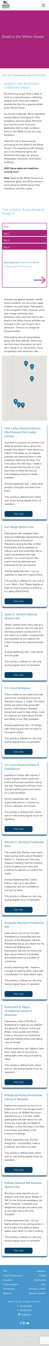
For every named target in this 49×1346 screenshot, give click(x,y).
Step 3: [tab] (6, 240)
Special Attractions (19, 75)
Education (7, 1280)
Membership (40, 1280)
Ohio (14, 1335)
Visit (9, 75)
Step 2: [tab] (6, 233)
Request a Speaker (37, 1293)
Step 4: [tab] (6, 247)
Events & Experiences (13, 1275)
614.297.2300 (26, 1305)
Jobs (43, 1284)
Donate (42, 1275)
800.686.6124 (26, 1310)
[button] (26, 364)
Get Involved (9, 1289)
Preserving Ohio (10, 1284)
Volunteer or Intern (37, 1289)
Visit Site (18, 909)
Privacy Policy (26, 1339)
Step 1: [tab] (7, 227)
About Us (42, 1271)
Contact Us (26, 1314)
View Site (18, 513)
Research (7, 1293)
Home (4, 75)
